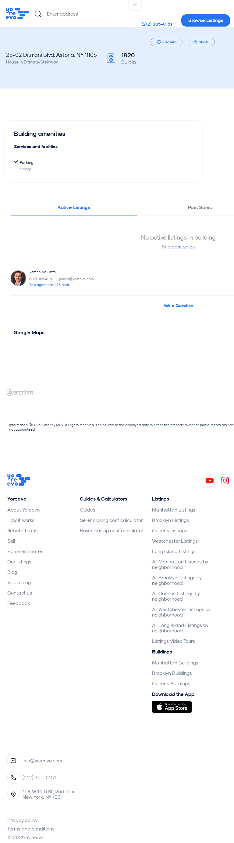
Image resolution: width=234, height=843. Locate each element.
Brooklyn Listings (170, 520)
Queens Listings (169, 530)
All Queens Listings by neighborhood (176, 596)
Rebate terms (22, 530)
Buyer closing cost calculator (112, 530)
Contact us (19, 592)
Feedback (18, 603)
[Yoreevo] (18, 484)
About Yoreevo (23, 509)
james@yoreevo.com (76, 279)
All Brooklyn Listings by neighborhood (176, 580)
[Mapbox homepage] (19, 392)
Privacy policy (22, 820)
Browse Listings (205, 20)
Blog (12, 572)
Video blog (19, 582)
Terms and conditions (31, 828)
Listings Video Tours (173, 641)
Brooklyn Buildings (172, 673)
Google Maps (29, 332)
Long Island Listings (174, 551)
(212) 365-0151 (157, 24)
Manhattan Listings (173, 509)
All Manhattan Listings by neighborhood (180, 564)
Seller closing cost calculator (111, 520)
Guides (87, 509)
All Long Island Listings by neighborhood (180, 627)
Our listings (19, 561)
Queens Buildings (171, 683)
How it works (20, 520)
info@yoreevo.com (42, 760)
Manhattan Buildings (175, 662)
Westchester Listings (175, 541)
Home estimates (25, 551)
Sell (11, 541)
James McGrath (42, 272)
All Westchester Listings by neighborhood (181, 611)
